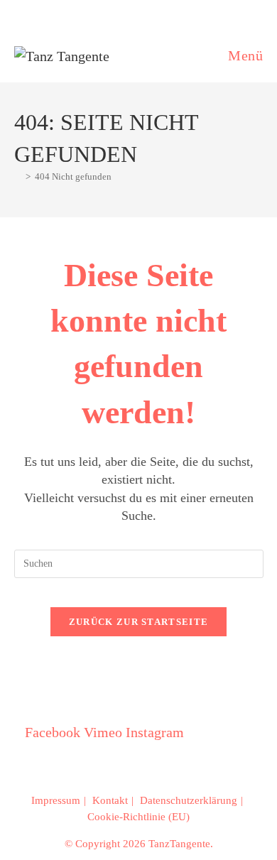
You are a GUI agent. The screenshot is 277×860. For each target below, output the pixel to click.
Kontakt (110, 800)
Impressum (55, 800)
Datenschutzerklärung (188, 800)
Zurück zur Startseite (138, 621)
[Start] (17, 176)
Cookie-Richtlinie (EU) (138, 816)
